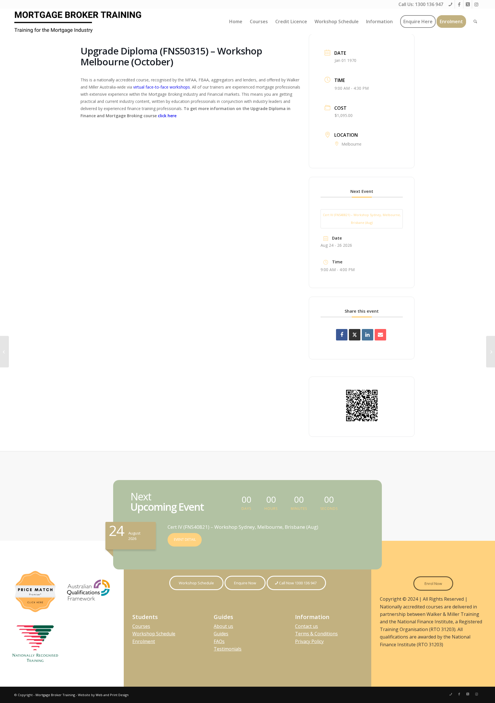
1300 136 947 (429, 4)
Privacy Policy (309, 641)
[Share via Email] (380, 334)
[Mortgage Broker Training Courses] (78, 21)
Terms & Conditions (316, 633)
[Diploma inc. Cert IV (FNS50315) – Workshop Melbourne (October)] (4, 351)
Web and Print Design (112, 695)
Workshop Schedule (153, 633)
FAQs (219, 641)
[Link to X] (467, 4)
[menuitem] (235, 21)
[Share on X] (354, 334)
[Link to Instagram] (476, 4)
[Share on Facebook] (341, 334)
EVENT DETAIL (185, 539)
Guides (221, 633)
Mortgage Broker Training (55, 695)
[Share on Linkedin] (367, 334)
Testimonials (227, 649)
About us (223, 626)
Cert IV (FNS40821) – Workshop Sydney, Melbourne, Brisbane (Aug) (362, 218)
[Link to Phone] (450, 4)
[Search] (475, 21)
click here (167, 115)
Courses (141, 626)
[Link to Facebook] (459, 4)
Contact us (306, 626)
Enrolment (143, 641)
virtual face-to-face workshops (161, 87)
